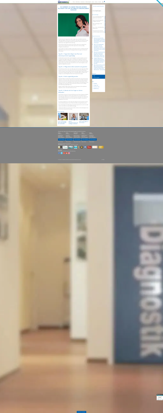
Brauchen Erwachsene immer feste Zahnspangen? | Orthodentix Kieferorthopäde (99, 39)
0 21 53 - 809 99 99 (92, 137)
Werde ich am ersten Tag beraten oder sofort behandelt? (99, 62)
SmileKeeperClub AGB (65, 159)
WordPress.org (96, 88)
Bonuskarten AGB (70, 159)
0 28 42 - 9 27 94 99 (77, 137)
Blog (94, 75)
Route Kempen (61, 141)
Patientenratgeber (96, 77)
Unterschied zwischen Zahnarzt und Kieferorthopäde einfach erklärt (98, 31)
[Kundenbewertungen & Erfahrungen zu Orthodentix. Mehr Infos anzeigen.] (160, 397)
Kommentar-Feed (96, 86)
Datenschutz (76, 159)
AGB (73, 159)
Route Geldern (69, 141)
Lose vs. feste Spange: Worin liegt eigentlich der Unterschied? (62, 122)
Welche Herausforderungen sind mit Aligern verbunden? (73, 122)
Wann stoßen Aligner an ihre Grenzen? (97, 24)
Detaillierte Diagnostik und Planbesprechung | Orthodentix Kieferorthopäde (99, 59)
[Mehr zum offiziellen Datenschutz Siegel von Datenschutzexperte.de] (85, 145)
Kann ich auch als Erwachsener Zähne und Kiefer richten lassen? (99, 41)
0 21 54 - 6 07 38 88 (84, 137)
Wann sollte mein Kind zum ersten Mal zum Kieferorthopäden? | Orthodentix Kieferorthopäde (99, 66)
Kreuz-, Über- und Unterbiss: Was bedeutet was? (98, 28)
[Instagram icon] (103, 159)
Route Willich (84, 141)
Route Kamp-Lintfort (77, 141)
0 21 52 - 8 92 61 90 (61, 137)
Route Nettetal (92, 141)
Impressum (79, 159)
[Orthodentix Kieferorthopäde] (64, 2)
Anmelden (95, 83)
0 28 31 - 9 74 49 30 (69, 137)
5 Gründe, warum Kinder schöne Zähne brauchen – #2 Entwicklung (99, 68)
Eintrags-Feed (96, 85)
